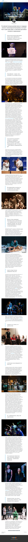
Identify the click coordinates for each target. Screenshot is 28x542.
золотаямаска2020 (10, 530)
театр (19, 530)
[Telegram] (14, 537)
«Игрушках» (7, 490)
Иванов (16, 288)
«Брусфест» (12, 353)
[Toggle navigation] (26, 1)
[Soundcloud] (15, 537)
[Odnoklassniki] (13, 537)
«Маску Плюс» (7, 58)
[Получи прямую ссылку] (13, 118)
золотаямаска (14, 530)
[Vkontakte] (12, 537)
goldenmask (17, 530)
